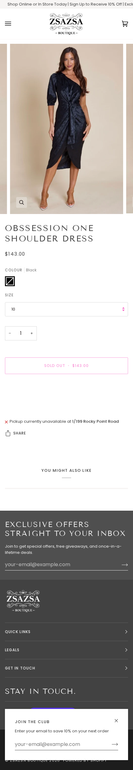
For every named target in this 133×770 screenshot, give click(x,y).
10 (13, 309)
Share (19, 433)
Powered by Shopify (85, 760)
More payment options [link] (28, 402)
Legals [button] (12, 650)
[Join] (110, 744)
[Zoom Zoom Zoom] (66, 129)
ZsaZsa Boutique (29, 760)
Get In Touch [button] (20, 668)
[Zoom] (21, 202)
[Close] (119, 718)
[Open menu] (14, 24)
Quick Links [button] (18, 631)
